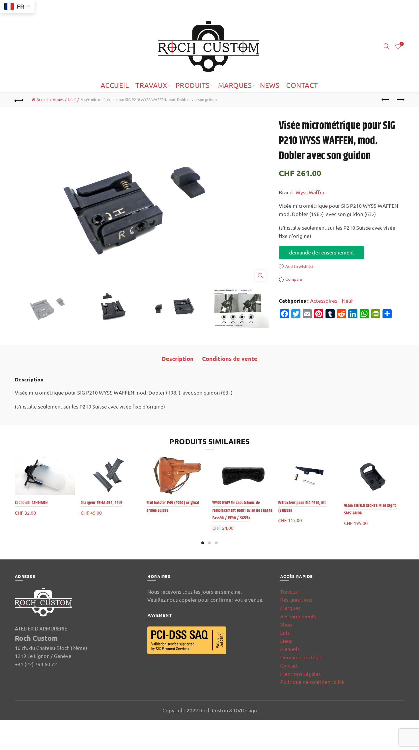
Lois (285, 633)
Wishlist (401, 44)
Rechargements (298, 616)
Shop (286, 624)
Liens (286, 641)
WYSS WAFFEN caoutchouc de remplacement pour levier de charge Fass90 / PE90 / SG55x (242, 510)
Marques (235, 85)
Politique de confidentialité (312, 682)
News (269, 85)
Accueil (115, 85)
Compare (293, 279)
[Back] (19, 100)
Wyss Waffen (311, 192)
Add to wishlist (299, 266)
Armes (58, 99)
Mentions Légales (300, 674)
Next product (400, 100)
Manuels (290, 649)
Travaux (151, 85)
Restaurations (296, 600)
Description (178, 358)
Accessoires (323, 301)
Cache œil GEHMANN (31, 503)
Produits (193, 85)
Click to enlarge (260, 275)
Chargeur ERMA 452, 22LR (102, 503)
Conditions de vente (229, 358)
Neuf (72, 99)
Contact (302, 85)
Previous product (386, 100)
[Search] (386, 46)
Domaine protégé (300, 657)
